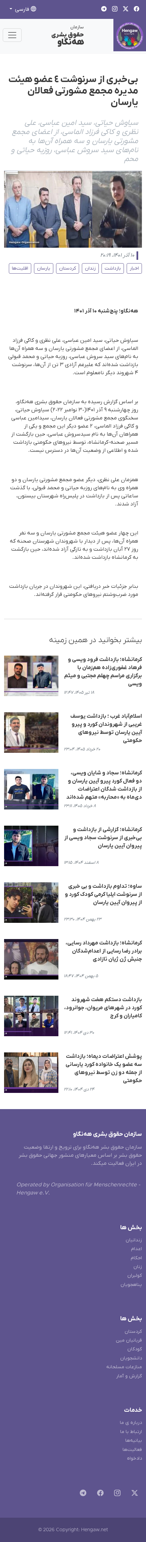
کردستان (67, 268)
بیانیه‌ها (133, 1440)
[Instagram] (116, 1494)
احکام (136, 1258)
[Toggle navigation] (12, 35)
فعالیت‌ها (132, 1450)
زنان (137, 1267)
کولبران (134, 1275)
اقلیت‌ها (20, 268)
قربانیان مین (129, 1340)
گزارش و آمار (129, 1376)
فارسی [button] (22, 9)
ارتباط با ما (131, 1432)
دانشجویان (131, 1358)
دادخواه (134, 1458)
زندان (90, 268)
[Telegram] (81, 1494)
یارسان (43, 268)
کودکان (134, 1349)
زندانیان (134, 1240)
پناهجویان (131, 1285)
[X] (133, 1494)
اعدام (136, 1249)
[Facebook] (99, 1494)
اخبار (134, 268)
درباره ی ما (131, 1423)
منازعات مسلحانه (124, 1367)
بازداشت (113, 268)
